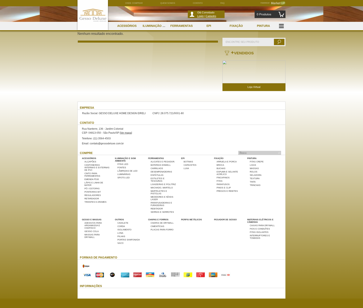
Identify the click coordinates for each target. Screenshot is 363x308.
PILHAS (121, 236)
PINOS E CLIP (224, 188)
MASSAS (254, 168)
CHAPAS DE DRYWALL (162, 223)
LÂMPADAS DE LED (127, 171)
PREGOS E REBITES (227, 191)
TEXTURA (255, 178)
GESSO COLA (91, 231)
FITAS (219, 181)
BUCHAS (221, 168)
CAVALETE (122, 223)
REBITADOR (157, 209)
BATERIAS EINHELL (161, 165)
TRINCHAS (255, 185)
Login (200, 16)
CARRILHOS (157, 168)
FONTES (121, 167)
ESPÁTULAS (157, 175)
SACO (120, 243)
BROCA (220, 165)
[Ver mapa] (126, 132)
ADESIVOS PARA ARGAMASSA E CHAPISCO (93, 225)
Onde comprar (134, 3)
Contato (198, 3)
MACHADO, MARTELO (162, 188)
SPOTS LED (123, 177)
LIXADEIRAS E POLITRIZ (163, 184)
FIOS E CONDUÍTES (260, 229)
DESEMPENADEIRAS (161, 172)
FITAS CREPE (257, 162)
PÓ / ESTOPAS (92, 188)
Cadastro (211, 16)
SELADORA (256, 175)
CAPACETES (190, 165)
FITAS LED (122, 164)
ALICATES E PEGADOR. (163, 162)
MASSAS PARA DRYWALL (92, 236)
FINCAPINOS (223, 177)
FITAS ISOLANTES (259, 232)
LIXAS (253, 165)
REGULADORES (92, 195)
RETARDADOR (91, 198)
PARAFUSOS (223, 184)
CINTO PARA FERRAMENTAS (92, 174)
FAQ (222, 3)
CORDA (121, 226)
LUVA (186, 168)
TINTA (253, 182)
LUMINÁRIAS (123, 174)
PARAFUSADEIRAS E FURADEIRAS (161, 204)
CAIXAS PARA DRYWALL (262, 225)
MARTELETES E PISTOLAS (159, 192)
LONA (120, 233)
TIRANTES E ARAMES (95, 202)
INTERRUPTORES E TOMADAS (260, 236)
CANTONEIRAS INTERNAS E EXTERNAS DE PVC (96, 167)
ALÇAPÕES (90, 162)
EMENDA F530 (91, 179)
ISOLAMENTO (124, 229)
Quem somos (167, 3)
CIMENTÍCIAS (157, 226)
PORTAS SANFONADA (128, 240)
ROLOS (253, 172)
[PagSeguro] (86, 270)
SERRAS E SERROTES (162, 212)
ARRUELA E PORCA (227, 162)
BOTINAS (188, 162)
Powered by (272, 3)
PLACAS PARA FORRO (162, 229)
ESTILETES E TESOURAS (157, 179)
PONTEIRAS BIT (92, 192)
